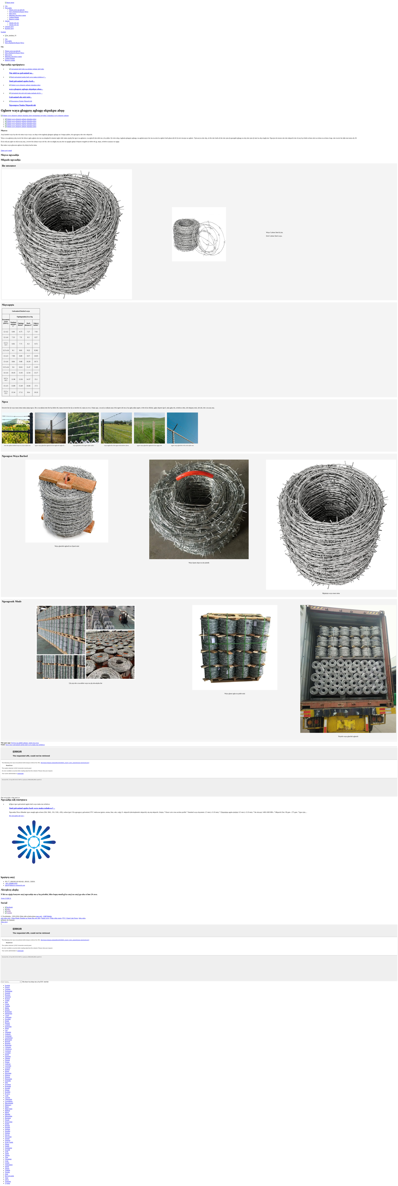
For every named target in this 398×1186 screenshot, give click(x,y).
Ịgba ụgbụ (82, 918)
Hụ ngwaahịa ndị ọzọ (16, 816)
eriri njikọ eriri (5, 918)
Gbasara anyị (9, 26)
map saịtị (39, 916)
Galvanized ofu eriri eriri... (20, 97)
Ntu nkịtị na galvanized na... (21, 73)
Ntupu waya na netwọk (16, 10)
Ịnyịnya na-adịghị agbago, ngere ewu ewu (25, 743)
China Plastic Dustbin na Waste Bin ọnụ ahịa (25, 918)
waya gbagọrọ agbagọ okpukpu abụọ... (26, 89)
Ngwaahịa (8, 8)
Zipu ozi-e (4, 922)
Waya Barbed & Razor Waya (18, 12)
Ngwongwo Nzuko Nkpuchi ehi (22, 105)
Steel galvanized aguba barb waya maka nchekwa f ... (32, 808)
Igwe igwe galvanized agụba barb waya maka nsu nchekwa (25, 745)
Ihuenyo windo (14, 19)
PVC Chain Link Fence (70, 918)
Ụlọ (6, 6)
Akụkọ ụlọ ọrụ (14, 23)
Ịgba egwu (12, 13)
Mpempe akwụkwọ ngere (17, 15)
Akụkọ (7, 21)
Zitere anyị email (6, 150)
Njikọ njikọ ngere (56, 918)
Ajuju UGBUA (6, 898)
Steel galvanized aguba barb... (22, 81)
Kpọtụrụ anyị (9, 28)
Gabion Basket (14, 17)
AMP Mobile (47, 916)
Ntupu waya (45, 918)
